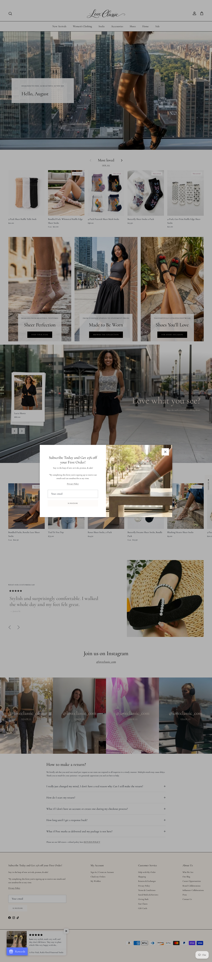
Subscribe (73, 503)
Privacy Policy (73, 483)
